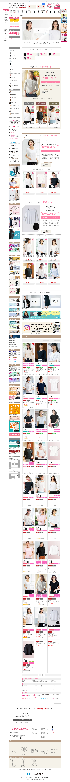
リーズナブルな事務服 (15, 744)
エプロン (23, 764)
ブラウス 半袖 (34, 744)
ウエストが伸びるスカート (13, 239)
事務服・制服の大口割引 (13, 414)
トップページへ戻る (45, 734)
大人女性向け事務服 (14, 749)
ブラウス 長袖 (34, 746)
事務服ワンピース (55, 743)
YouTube (54, 733)
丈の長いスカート (12, 227)
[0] (64, 13)
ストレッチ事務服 (12, 340)
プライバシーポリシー (45, 730)
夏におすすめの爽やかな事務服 (14, 311)
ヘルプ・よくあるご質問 (46, 731)
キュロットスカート (45, 750)
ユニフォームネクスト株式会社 (22, 722)
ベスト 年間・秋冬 (24, 745)
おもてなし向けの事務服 (13, 260)
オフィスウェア (13, 743)
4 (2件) (29, 637)
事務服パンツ (44, 752)
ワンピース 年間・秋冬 (56, 745)
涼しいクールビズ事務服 (13, 316)
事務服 (12, 764)
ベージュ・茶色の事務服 (13, 357)
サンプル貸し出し (34, 734)
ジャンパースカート (55, 748)
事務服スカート (44, 743)
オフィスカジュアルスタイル (14, 200)
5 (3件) (29, 604)
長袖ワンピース (55, 747)
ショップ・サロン (53, 681)
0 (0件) (42, 571)
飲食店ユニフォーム (14, 766)
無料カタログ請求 (34, 735)
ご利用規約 (44, 738)
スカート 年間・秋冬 (45, 745)
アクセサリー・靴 (55, 750)
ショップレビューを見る (14, 26)
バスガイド (43, 680)
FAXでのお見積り (34, 731)
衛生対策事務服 (25, 690)
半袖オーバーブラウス (35, 751)
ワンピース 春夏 (55, 744)
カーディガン (23, 753)
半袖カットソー (13, 40)
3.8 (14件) (29, 505)
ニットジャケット (24, 752)
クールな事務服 (14, 748)
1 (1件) (55, 505)
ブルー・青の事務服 (13, 361)
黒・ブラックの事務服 (13, 353)
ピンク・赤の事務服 (13, 359)
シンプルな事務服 (14, 745)
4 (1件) (55, 538)
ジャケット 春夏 (24, 749)
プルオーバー (34, 753)
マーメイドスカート (45, 749)
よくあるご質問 (12, 420)
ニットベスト (24, 746)
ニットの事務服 (34, 685)
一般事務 (24, 680)
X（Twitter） (55, 727)
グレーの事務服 (12, 355)
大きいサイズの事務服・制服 (14, 215)
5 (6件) (42, 505)
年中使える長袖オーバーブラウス (14, 399)
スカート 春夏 (44, 744)
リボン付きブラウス (35, 747)
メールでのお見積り (35, 730)
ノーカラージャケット (25, 751)
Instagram (55, 731)
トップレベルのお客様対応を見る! (20, 719)
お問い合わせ (57, 7)
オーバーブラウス (53, 685)
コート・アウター (55, 751)
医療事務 (33, 680)
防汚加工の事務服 (12, 342)
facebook (54, 729)
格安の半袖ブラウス (13, 376)
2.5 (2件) (55, 637)
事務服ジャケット (24, 748)
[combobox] (35, 4)
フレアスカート (44, 746)
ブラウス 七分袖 (34, 745)
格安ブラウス (34, 748)
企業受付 (52, 680)
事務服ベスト (23, 743)
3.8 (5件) (55, 472)
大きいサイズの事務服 (15, 746)
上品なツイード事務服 (13, 279)
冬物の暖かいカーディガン (45, 685)
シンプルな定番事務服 (13, 274)
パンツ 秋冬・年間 (44, 754)
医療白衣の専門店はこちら (13, 448)
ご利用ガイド (44, 727)
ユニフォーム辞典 (34, 766)
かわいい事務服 (14, 747)
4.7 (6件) (29, 538)
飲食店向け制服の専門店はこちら (14, 453)
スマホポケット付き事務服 (14, 346)
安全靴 (23, 766)
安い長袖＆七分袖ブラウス (13, 247)
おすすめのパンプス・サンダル (14, 286)
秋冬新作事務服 (25, 685)
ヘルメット (23, 767)
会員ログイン (44, 735)
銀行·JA (24, 681)
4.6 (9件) (29, 472)
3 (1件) (55, 670)
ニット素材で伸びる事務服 (13, 188)
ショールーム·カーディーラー (36, 681)
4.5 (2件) (42, 604)
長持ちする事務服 (12, 338)
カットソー (11, 38)
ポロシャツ (33, 754)
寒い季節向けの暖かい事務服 (14, 395)
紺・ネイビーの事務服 (13, 351)
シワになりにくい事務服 (13, 333)
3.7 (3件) (55, 571)
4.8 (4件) (29, 571)
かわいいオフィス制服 (13, 265)
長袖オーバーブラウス (35, 752)
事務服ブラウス (34, 743)
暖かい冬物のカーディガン (13, 390)
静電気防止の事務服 (13, 344)
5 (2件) (42, 472)
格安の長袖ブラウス (13, 382)
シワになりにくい (14, 750)
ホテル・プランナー (44, 681)
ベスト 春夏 (23, 744)
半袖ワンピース (55, 746)
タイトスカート (44, 748)
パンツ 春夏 (44, 753)
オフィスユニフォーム (20, 713)
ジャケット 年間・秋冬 (25, 750)
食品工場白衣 (13, 767)
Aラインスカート (44, 747)
